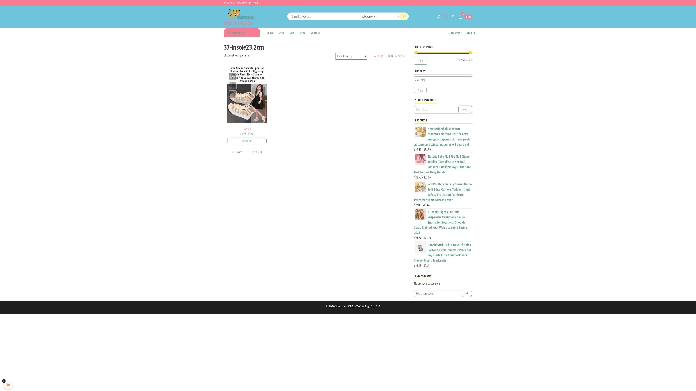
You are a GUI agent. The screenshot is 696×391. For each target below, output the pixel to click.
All (404, 55)
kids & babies (238, 22)
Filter (380, 56)
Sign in (471, 32)
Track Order (454, 32)
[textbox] (444, 80)
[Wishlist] (445, 16)
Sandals (247, 129)
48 (399, 55)
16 (394, 55)
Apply (420, 90)
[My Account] (453, 16)
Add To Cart (247, 140)
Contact (315, 32)
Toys (302, 32)
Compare (239, 151)
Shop (281, 32)
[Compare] (438, 16)
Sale (292, 32)
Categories (238, 32)
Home (269, 32)
